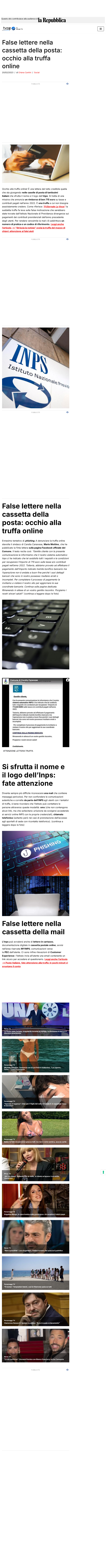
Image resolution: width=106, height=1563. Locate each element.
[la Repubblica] (52, 20)
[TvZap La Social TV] (12, 28)
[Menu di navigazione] (100, 28)
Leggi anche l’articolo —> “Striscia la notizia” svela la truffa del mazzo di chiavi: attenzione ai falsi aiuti (33, 228)
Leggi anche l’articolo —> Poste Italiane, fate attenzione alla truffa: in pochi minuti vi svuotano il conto (35, 963)
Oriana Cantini (24, 72)
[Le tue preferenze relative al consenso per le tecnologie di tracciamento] (103, 1172)
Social (36, 72)
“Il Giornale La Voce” (54, 206)
